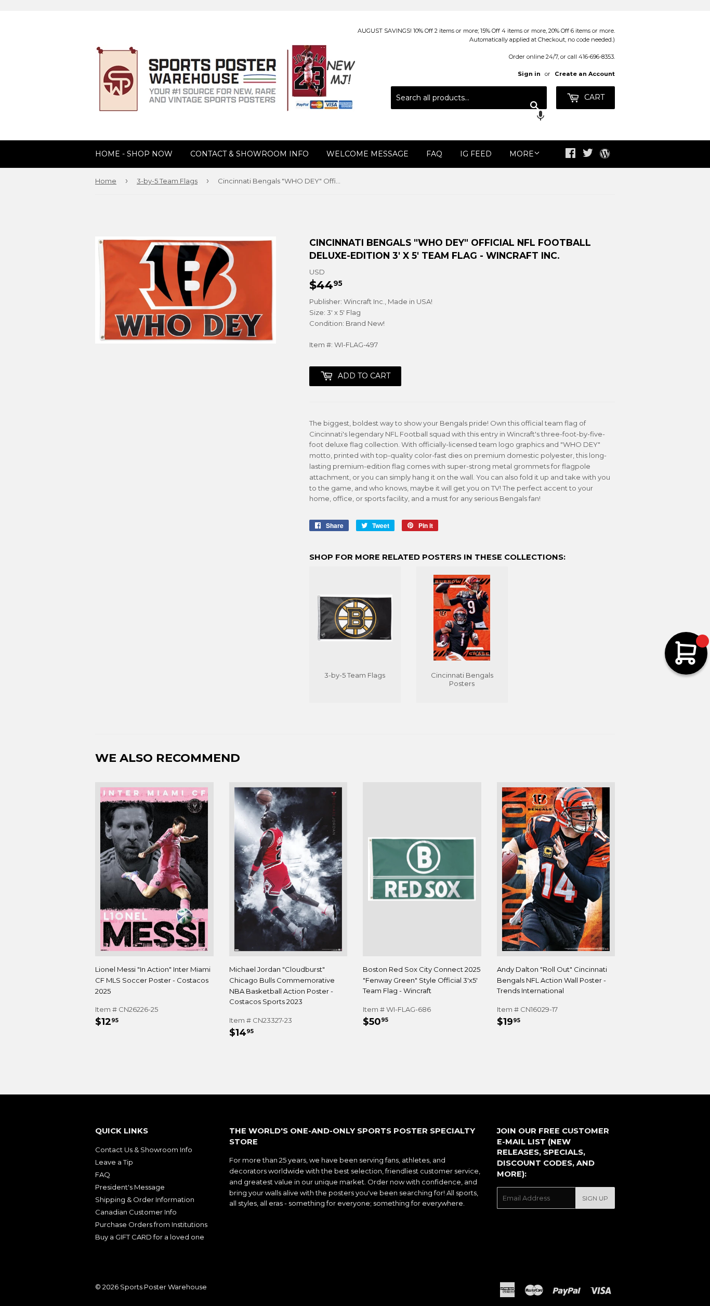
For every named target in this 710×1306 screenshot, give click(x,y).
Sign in (529, 73)
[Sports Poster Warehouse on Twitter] (588, 154)
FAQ (434, 154)
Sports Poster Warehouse (163, 1287)
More (521, 154)
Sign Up (595, 1198)
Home (105, 181)
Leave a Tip (114, 1162)
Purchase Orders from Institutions (151, 1224)
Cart (593, 97)
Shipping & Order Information (144, 1199)
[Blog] (605, 154)
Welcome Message (367, 154)
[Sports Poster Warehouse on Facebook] (570, 154)
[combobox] (469, 97)
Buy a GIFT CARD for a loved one (149, 1237)
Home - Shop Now (134, 154)
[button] (469, 117)
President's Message (130, 1187)
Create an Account (585, 73)
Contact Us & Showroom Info (143, 1149)
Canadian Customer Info (136, 1212)
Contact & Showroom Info (249, 154)
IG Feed (476, 154)
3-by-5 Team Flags (167, 181)
